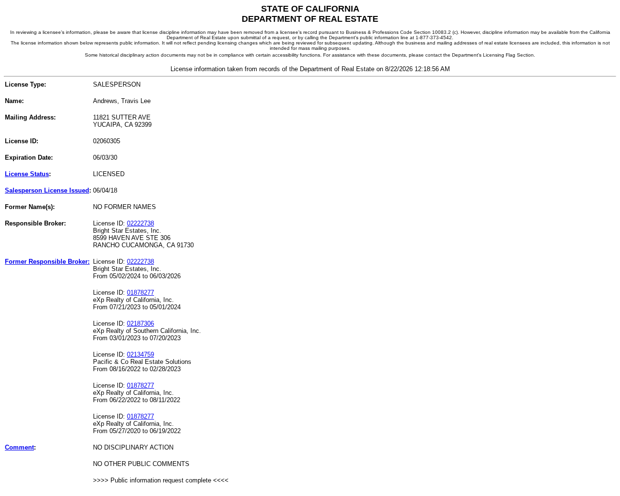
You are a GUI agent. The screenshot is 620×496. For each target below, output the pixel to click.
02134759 (140, 354)
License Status (27, 174)
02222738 (140, 223)
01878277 (140, 292)
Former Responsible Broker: (47, 261)
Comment (19, 447)
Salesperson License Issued (47, 190)
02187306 (140, 323)
